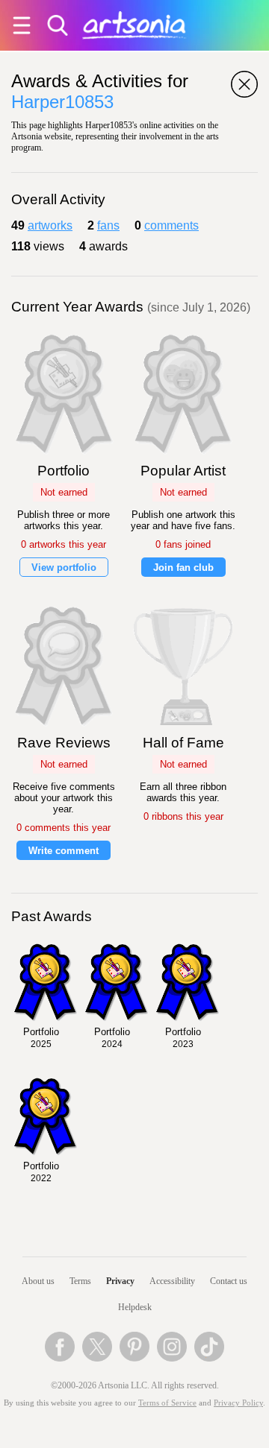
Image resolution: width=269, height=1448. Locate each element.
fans (108, 225)
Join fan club (183, 567)
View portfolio (63, 567)
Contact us (228, 1281)
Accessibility (172, 1281)
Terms (80, 1281)
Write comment (63, 850)
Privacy (120, 1281)
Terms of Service (167, 1403)
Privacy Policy (238, 1403)
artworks (50, 225)
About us (38, 1281)
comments (171, 225)
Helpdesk (135, 1307)
